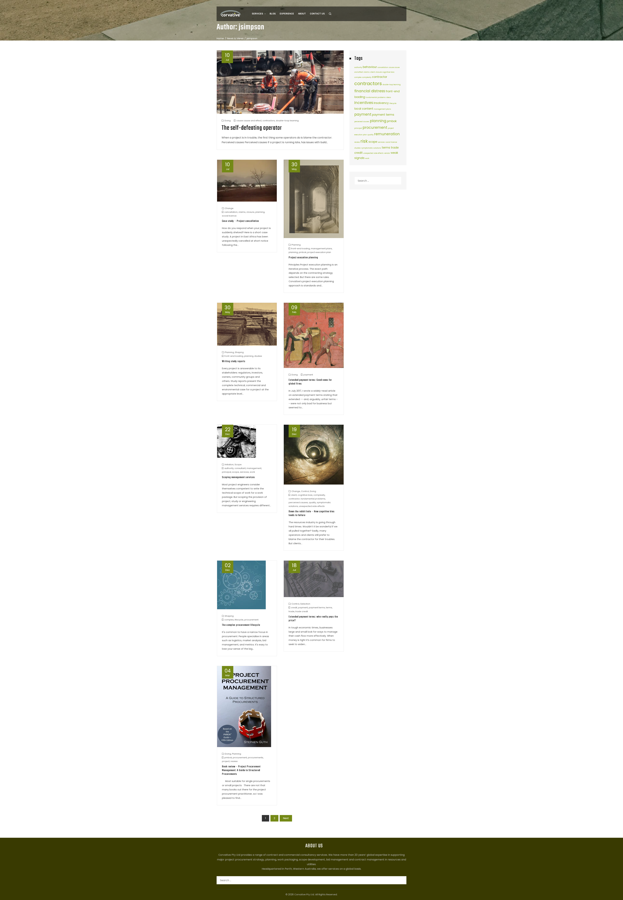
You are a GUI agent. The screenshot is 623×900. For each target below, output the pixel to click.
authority (229, 468)
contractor (294, 498)
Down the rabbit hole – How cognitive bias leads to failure (312, 513)
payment (308, 374)
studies (258, 356)
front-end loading (300, 248)
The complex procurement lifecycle (241, 625)
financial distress (369, 91)
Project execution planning (303, 257)
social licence (229, 215)
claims (241, 212)
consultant (240, 468)
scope (235, 472)
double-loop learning (287, 120)
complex (229, 619)
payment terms (317, 607)
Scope (238, 464)
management (254, 468)
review (234, 761)
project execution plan (319, 252)
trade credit (301, 611)
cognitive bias (305, 495)
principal (226, 472)
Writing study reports (233, 361)
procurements (255, 757)
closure (250, 212)
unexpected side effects (312, 506)
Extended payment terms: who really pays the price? (313, 619)
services (244, 472)
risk (364, 141)
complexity (319, 495)
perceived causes (298, 502)
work (252, 472)
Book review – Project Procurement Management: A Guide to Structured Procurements (241, 770)
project (226, 761)
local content (363, 109)
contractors (269, 120)
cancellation (231, 212)
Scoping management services (238, 477)
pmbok (302, 252)
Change (229, 208)
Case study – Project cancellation (240, 221)
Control (305, 491)
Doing (228, 120)
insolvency (381, 103)
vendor (387, 153)
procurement (251, 619)
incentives (363, 102)
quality (312, 502)
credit (294, 607)
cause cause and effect (249, 120)
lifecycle (239, 619)
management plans (321, 248)
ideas (388, 97)
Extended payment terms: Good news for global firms (310, 382)
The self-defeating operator (252, 128)
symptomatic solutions (371, 148)
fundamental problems (313, 498)
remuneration (387, 134)
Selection (305, 603)
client (294, 495)
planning (260, 212)
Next (286, 818)
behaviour (370, 67)
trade (291, 611)
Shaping (239, 352)
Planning (296, 244)
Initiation (229, 464)
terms (329, 607)
